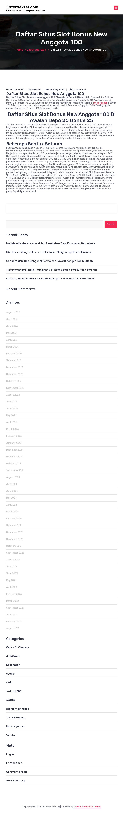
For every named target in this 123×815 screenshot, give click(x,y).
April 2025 (11, 422)
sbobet (10, 673)
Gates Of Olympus (17, 647)
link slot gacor (100, 102)
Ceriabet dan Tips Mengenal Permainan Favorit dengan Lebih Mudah (49, 261)
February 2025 (14, 436)
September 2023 (15, 553)
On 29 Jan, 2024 (15, 89)
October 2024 (13, 463)
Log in (10, 754)
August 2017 (12, 628)
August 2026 (13, 312)
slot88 (10, 700)
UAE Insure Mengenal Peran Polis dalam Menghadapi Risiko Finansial (49, 252)
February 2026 (14, 353)
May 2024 (11, 498)
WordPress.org (15, 780)
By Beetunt (35, 89)
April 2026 (11, 340)
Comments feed (16, 771)
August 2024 (13, 477)
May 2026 (11, 333)
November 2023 (14, 539)
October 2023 (13, 546)
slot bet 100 (13, 691)
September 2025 (15, 388)
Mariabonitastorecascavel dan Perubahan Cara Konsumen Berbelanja (50, 243)
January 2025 (13, 443)
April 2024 (11, 504)
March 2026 (12, 346)
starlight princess (17, 708)
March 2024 (12, 511)
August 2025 (13, 395)
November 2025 (14, 374)
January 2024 (13, 525)
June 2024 (12, 491)
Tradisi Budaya (15, 717)
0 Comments (79, 89)
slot (8, 682)
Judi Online (13, 656)
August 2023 (13, 559)
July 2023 (11, 566)
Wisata (10, 735)
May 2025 (11, 415)
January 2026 (13, 360)
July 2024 (11, 484)
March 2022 (12, 601)
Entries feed (14, 763)
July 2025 (11, 401)
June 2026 (12, 326)
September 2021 (15, 607)
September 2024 (15, 470)
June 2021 (11, 614)
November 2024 (14, 456)
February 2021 (13, 621)
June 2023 (12, 573)
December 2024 (14, 449)
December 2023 (14, 532)
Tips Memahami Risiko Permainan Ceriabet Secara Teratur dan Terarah (51, 269)
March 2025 (12, 429)
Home (19, 49)
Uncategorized (36, 49)
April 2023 (11, 587)
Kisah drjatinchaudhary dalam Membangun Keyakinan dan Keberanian (50, 278)
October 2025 (13, 381)
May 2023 (11, 580)
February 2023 (14, 594)
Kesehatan (13, 664)
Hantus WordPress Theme (87, 806)
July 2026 (11, 319)
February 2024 (14, 518)
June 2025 (12, 408)
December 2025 (14, 367)
